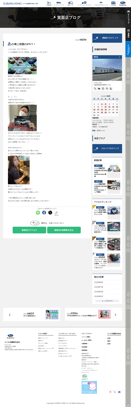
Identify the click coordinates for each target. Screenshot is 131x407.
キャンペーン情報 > (43, 343)
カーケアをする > (62, 343)
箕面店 (96, 57)
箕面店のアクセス (29, 230)
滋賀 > (109, 341)
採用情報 (113, 5)
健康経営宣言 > (85, 353)
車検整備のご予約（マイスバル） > (67, 348)
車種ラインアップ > (43, 338)
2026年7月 (98, 287)
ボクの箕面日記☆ (29, 316)
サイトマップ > (85, 372)
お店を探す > (41, 346)
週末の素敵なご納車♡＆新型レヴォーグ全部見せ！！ (100, 246)
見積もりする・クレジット (45, 348)
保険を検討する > (62, 351)
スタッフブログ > (62, 346)
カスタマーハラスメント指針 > (90, 362)
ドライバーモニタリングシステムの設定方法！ (100, 230)
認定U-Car (71, 5)
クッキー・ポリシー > (87, 368)
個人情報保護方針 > (87, 355)
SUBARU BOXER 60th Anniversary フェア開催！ (100, 189)
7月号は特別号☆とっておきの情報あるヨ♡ (82, 316)
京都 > (109, 338)
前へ (9, 314)
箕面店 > (98, 166)
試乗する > (41, 340)
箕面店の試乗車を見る (64, 230)
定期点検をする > (62, 340)
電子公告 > (84, 366)
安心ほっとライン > (63, 353)
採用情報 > (85, 350)
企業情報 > (85, 343)
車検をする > (61, 338)
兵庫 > (109, 344)
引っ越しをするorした (64, 356)
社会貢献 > (85, 347)
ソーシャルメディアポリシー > (90, 370)
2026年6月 (98, 292)
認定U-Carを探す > (43, 351)
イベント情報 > (86, 337)
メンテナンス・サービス (84, 5)
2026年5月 (98, 296)
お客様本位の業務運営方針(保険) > (90, 357)
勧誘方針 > (84, 359)
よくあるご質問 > (87, 340)
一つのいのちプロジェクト (101, 5)
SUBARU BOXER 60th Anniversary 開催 (100, 173)
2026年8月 (98, 282)
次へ (114, 314)
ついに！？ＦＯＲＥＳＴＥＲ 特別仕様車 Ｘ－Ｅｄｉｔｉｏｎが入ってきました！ (100, 263)
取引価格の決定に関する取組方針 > (91, 364)
